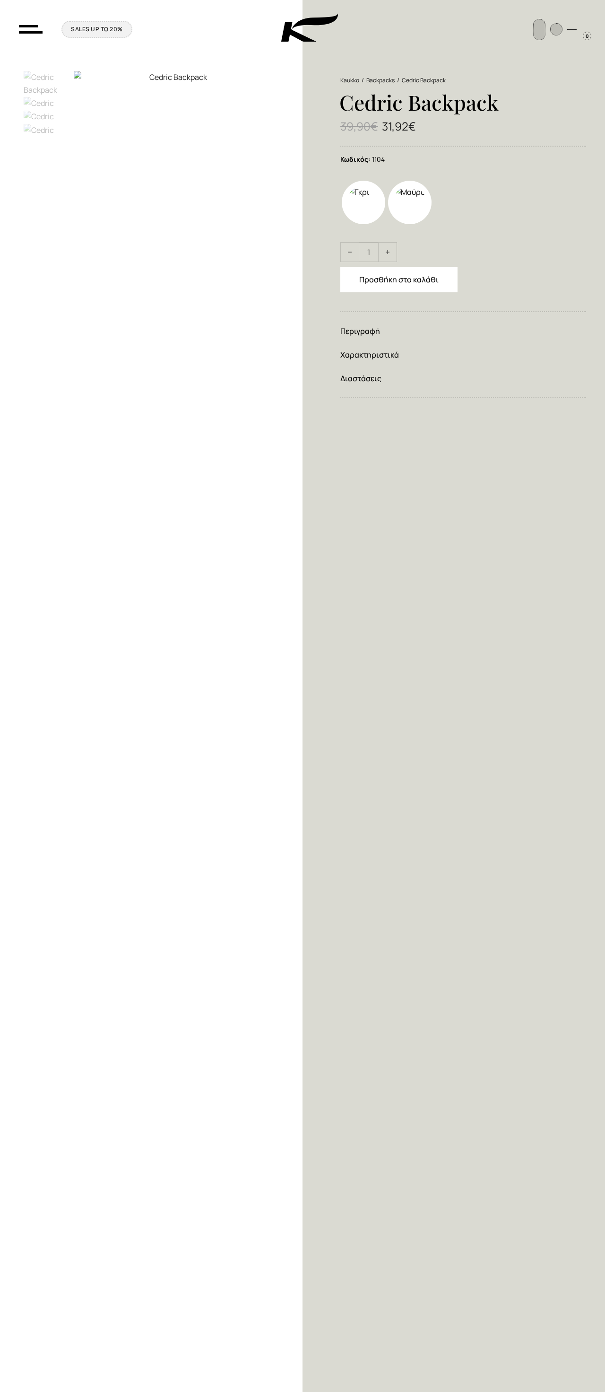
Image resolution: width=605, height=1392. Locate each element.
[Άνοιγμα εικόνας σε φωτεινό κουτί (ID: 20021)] (463, 535)
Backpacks (380, 80)
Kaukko (349, 80)
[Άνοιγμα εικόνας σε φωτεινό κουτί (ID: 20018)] (463, 455)
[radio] (363, 202)
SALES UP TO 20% (97, 29)
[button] (463, 331)
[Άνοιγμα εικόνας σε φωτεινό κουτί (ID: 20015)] (463, 616)
